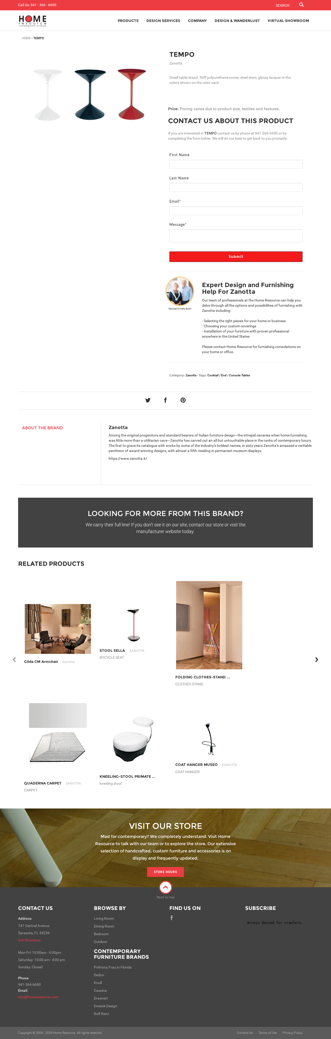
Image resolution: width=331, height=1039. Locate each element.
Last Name (179, 178)
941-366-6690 (266, 133)
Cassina (100, 990)
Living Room (104, 918)
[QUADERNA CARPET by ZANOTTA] (58, 739)
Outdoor (100, 942)
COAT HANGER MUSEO (206, 764)
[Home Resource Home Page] (32, 21)
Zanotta (191, 375)
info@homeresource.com (38, 997)
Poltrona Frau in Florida (113, 967)
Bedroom (101, 934)
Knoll (98, 983)
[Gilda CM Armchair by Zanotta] (58, 628)
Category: (177, 375)
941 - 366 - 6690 (43, 5)
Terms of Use (268, 1033)
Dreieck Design (105, 1006)
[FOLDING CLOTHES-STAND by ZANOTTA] (209, 625)
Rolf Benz (101, 1014)
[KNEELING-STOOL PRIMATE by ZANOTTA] (134, 739)
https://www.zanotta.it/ (128, 458)
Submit (236, 257)
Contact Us (35, 908)
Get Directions (29, 940)
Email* (175, 201)
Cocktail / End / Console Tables (228, 375)
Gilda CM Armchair (49, 661)
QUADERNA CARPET (52, 783)
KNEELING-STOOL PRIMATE (135, 776)
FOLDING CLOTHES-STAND (210, 677)
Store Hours (165, 872)
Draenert (101, 998)
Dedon (99, 975)
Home (26, 38)
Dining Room (104, 926)
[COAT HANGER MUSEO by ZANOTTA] (209, 739)
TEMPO (181, 54)
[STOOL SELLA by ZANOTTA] (134, 625)
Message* (178, 225)
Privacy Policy (292, 1033)
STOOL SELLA (122, 650)
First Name (179, 155)
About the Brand (42, 427)
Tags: (203, 375)
